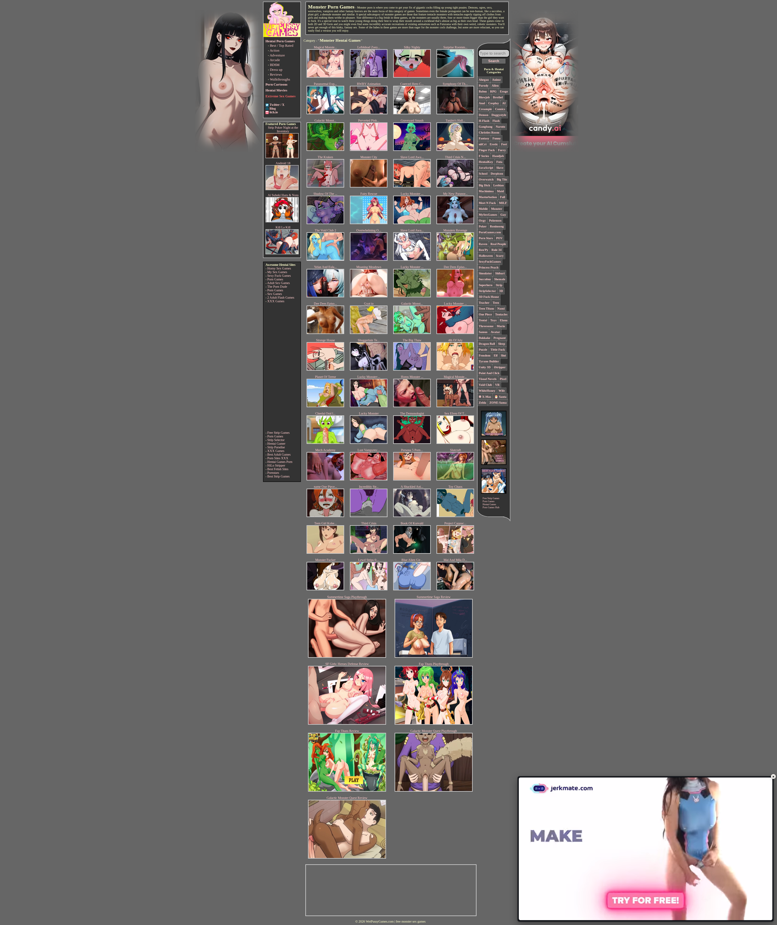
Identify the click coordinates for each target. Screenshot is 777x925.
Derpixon (497, 173)
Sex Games (274, 294)
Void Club (485, 384)
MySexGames (488, 214)
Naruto (500, 126)
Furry (502, 150)
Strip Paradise (276, 447)
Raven (483, 244)
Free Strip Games (278, 432)
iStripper (500, 367)
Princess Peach (488, 267)
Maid (500, 191)
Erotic (494, 144)
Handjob (498, 156)
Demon (483, 115)
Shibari (500, 273)
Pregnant (500, 337)
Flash (496, 120)
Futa (499, 161)
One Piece (485, 314)
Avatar (495, 332)
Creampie (485, 109)
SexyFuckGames (490, 261)
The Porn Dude (277, 286)
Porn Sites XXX (277, 458)
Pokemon (495, 220)
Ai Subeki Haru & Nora (283, 195)
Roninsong (497, 226)
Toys (493, 320)
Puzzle (483, 349)
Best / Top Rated (281, 46)
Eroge (504, 91)
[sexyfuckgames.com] (493, 492)
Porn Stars (486, 238)
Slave (499, 167)
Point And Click (489, 373)
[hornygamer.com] (493, 435)
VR (497, 384)
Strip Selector (275, 440)
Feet (504, 144)
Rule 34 (496, 249)
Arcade (275, 60)
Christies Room (489, 132)
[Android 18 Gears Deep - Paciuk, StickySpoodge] (282, 189)
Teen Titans (486, 308)
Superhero (486, 285)
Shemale (499, 279)
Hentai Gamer (276, 443)
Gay (503, 214)
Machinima (486, 191)
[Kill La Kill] (282, 253)
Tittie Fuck (497, 349)
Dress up (276, 70)
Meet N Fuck (487, 203)
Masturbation (488, 197)
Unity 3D (485, 367)
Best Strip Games (278, 476)
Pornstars (273, 472)
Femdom (484, 355)
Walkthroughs (280, 79)
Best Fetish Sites (277, 469)
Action (274, 50)
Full (502, 197)
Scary (500, 255)
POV (499, 238)
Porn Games (275, 279)
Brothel (498, 97)
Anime (496, 79)
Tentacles (501, 314)
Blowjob (484, 97)
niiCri (482, 144)
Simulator (485, 273)
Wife (502, 390)
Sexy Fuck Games (279, 275)
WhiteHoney (487, 390)
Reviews (276, 74)
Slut (503, 355)
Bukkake (484, 337)
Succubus (485, 279)
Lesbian (498, 185)
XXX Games (275, 301)
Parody (483, 85)
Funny (497, 138)
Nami (501, 308)
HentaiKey (486, 161)
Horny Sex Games (279, 268)
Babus (483, 91)
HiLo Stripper (276, 465)
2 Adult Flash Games (280, 297)
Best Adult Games (279, 454)
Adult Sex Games (278, 283)
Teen (496, 302)
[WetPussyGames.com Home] (281, 36)
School (483, 173)
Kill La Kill (283, 227)
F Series (484, 156)
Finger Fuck (487, 150)
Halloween (486, 255)
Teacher (484, 302)
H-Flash (484, 120)
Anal (482, 103)
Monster (496, 208)
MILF (503, 203)
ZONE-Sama (498, 402)
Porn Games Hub (491, 507)
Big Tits (502, 179)
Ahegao (484, 79)
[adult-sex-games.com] (493, 464)
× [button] (773, 776)
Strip (499, 285)
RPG (493, 91)
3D (501, 291)
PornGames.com (490, 232)
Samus (483, 332)
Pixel (503, 379)
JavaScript (486, 167)
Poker (483, 226)
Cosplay (493, 103)
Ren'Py (483, 249)
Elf (496, 355)
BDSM (274, 65)
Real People (498, 244)
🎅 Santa (500, 396)
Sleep (501, 343)
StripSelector (487, 291)
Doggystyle (498, 115)
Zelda (482, 402)
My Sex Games (277, 272)
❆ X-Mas (485, 396)
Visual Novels (488, 379)
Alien (495, 85)
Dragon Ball (487, 343)
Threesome (486, 326)
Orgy (482, 220)
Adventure (277, 55)
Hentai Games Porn (279, 462)
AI (504, 103)
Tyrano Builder (489, 361)
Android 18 (283, 163)
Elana (503, 320)
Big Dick (484, 185)
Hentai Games (489, 504)
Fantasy (484, 138)
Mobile (483, 208)
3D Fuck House (489, 296)
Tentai (483, 320)
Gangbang (486, 126)
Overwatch (486, 179)
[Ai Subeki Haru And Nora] (282, 221)
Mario (501, 326)
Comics (500, 109)
